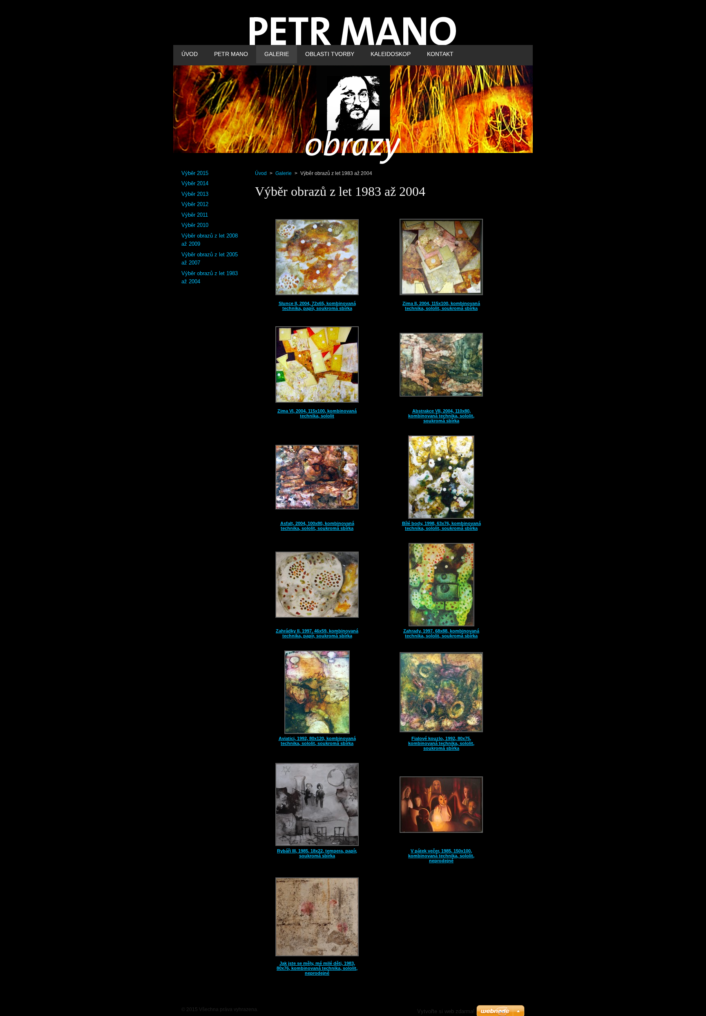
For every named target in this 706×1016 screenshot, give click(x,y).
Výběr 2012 (194, 204)
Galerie (283, 173)
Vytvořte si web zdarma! (446, 1011)
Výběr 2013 (194, 194)
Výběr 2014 (194, 183)
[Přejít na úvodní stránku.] (353, 39)
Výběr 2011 (194, 215)
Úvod (261, 173)
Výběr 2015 (194, 173)
